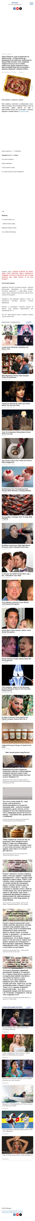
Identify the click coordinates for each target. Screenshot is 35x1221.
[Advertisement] (17, 30)
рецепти (21, 72)
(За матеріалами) (23, 111)
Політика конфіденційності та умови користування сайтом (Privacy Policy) (12, 1211)
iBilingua (15, 3)
